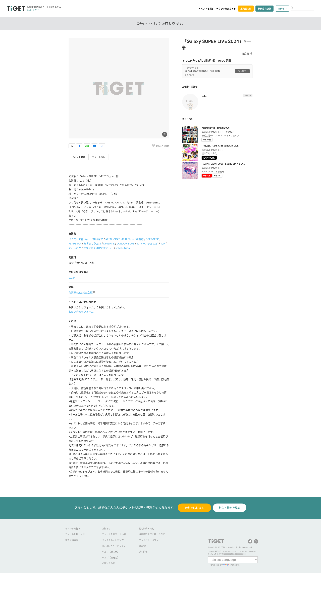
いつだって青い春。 (80, 239)
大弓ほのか (75, 248)
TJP (162, 243)
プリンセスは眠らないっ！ (98, 248)
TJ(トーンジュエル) (147, 243)
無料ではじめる (194, 507)
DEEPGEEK (152, 239)
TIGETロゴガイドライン (114, 546)
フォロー (247, 96)
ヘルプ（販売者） (110, 557)
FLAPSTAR (75, 243)
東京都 (245, 53)
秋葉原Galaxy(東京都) (81, 292)
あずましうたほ (92, 243)
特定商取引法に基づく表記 (152, 534)
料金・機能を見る (229, 507)
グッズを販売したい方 (113, 540)
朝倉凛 (140, 239)
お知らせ (106, 528)
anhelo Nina (123, 248)
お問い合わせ (108, 563)
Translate (235, 564)
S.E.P (72, 277)
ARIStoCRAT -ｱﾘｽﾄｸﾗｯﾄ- (119, 239)
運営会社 (143, 546)
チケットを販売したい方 (114, 534)
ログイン (282, 8)
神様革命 (98, 239)
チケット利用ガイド (226, 8)
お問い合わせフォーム (81, 311)
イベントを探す (206, 8)
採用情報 (143, 551)
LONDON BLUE (125, 243)
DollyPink (109, 243)
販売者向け (245, 8)
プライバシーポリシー (149, 540)
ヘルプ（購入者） (110, 551)
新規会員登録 (264, 8)
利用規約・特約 (146, 528)
